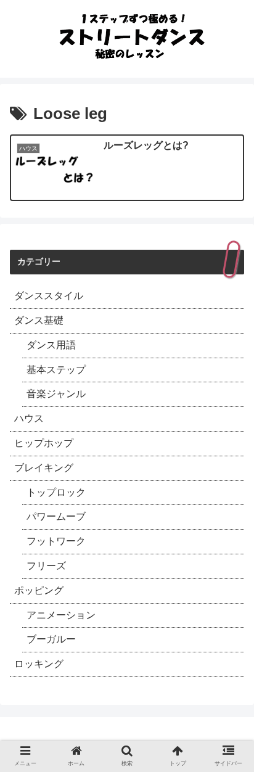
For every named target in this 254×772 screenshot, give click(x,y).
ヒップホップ (43, 443)
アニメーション (61, 615)
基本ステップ (56, 369)
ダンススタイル (48, 295)
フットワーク (56, 541)
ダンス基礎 (38, 320)
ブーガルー (51, 639)
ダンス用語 (51, 345)
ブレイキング (43, 467)
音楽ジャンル (56, 393)
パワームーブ (56, 516)
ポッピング (38, 590)
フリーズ (46, 566)
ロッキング (38, 664)
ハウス (29, 418)
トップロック (56, 492)
